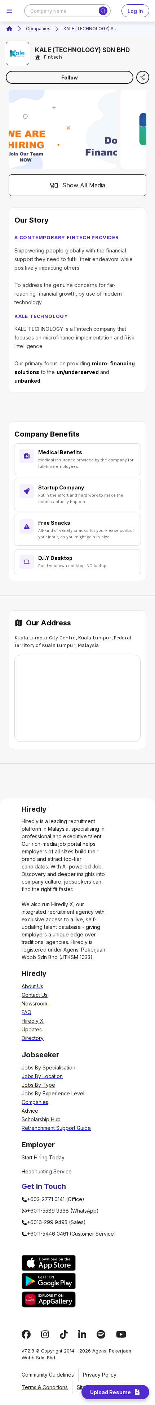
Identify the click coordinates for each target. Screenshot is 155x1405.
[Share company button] (142, 77)
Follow (69, 77)
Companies (38, 28)
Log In (135, 11)
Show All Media (83, 185)
